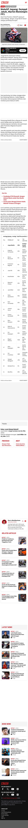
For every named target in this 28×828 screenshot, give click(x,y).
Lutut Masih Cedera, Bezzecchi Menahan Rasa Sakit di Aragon (17, 634)
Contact (3, 810)
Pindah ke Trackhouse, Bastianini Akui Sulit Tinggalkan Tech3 (8, 540)
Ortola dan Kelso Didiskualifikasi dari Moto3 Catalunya (20, 444)
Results (14, 6)
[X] (8, 789)
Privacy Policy (4, 813)
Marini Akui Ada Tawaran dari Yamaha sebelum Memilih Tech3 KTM (18, 772)
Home (2, 6)
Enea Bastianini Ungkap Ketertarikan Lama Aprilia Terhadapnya (18, 644)
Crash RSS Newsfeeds (6, 812)
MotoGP (8, 6)
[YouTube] (13, 789)
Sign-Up (3, 818)
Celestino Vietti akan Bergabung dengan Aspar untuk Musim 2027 (17, 751)
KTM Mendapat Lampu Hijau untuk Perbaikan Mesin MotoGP (9, 597)
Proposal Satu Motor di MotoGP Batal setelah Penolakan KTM (8, 575)
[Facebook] (3, 789)
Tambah (23, 50)
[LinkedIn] (18, 789)
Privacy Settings (5, 815)
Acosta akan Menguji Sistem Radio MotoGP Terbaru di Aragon (14, 202)
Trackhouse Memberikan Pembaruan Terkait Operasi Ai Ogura (18, 731)
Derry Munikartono (5, 24)
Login (2, 816)
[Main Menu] (26, 2)
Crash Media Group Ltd (10, 798)
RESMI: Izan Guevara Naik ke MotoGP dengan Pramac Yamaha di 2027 (18, 741)
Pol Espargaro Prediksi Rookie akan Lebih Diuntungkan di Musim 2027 (9, 563)
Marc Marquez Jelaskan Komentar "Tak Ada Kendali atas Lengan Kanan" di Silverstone (18, 665)
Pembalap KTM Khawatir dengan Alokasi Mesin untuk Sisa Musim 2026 (14, 198)
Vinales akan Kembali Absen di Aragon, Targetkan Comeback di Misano (9, 552)
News (8, 537)
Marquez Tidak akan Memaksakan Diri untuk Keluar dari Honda (7, 444)
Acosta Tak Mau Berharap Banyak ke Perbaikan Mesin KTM (9, 586)
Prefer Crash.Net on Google (11, 49)
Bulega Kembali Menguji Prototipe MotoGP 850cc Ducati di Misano (17, 675)
